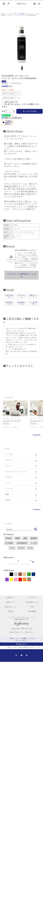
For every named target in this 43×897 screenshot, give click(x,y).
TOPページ (4, 14)
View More (37, 435)
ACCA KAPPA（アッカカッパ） (25, 14)
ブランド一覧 (12, 14)
